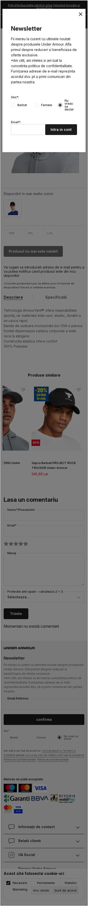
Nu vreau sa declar (69, 105)
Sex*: (15, 97)
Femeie (46, 105)
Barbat (22, 105)
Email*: (16, 122)
